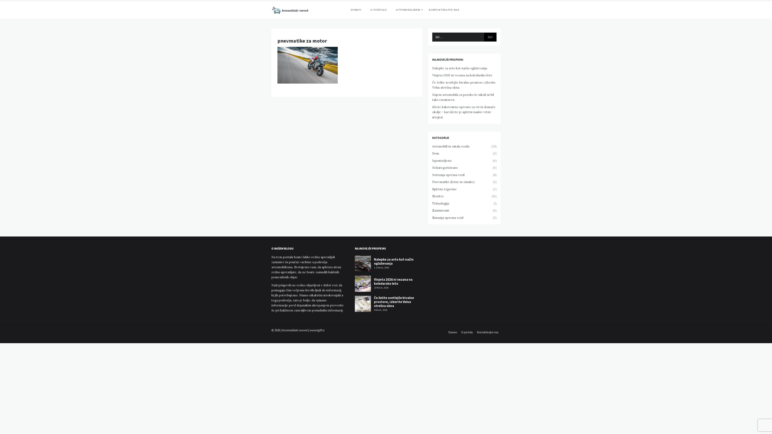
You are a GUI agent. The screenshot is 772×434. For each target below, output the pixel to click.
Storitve (438, 196)
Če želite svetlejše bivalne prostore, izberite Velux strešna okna (394, 302)
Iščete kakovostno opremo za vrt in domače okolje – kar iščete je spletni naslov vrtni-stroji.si (464, 112)
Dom (435, 153)
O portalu (378, 9)
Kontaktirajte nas (444, 9)
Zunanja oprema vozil (447, 218)
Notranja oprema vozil (448, 175)
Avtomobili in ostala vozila (450, 146)
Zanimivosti (440, 210)
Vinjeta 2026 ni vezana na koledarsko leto (462, 75)
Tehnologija (440, 203)
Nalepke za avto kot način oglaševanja (459, 68)
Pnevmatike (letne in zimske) (453, 182)
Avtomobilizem (408, 9)
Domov (356, 9)
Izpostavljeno (442, 161)
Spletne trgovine (444, 189)
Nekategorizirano (445, 168)
